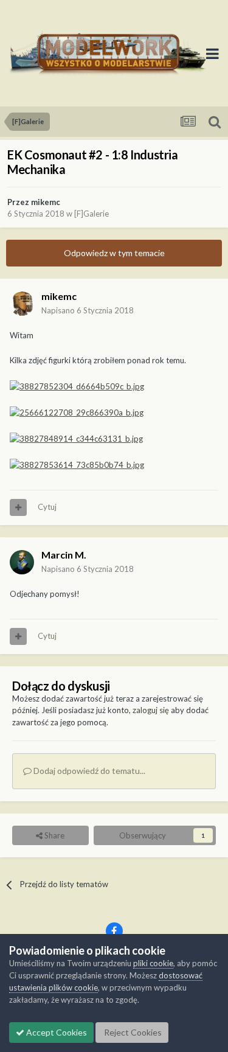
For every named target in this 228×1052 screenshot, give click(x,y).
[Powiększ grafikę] (77, 386)
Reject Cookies (132, 1032)
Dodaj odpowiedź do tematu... (88, 770)
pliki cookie (153, 963)
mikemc (45, 202)
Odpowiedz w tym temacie (114, 253)
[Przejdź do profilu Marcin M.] (22, 562)
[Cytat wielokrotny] (18, 507)
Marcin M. (63, 554)
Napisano (87, 310)
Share (53, 835)
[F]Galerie (91, 213)
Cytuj (47, 507)
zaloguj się (151, 710)
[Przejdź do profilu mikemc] (22, 303)
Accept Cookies (55, 1032)
